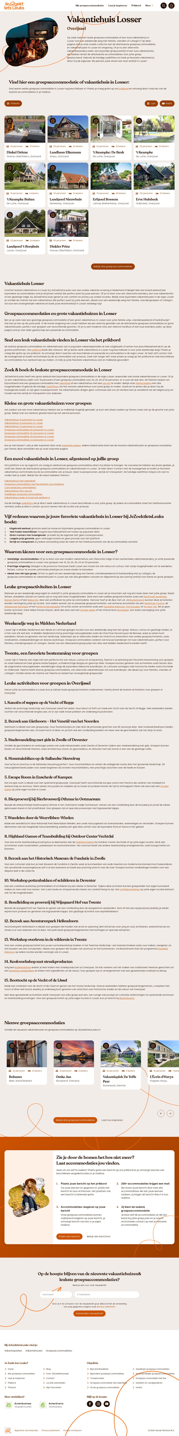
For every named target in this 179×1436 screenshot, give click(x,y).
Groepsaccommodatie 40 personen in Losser (29, 440)
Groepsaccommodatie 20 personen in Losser (29, 429)
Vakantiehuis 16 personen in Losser (23, 426)
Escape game (87, 610)
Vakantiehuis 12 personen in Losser (23, 423)
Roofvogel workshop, (155, 596)
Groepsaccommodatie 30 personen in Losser (29, 436)
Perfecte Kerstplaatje (48, 606)
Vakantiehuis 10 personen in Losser (23, 419)
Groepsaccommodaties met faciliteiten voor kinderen (34, 484)
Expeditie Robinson (114, 606)
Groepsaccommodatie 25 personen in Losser (29, 433)
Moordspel (123, 610)
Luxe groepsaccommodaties (20, 487)
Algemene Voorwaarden (26, 1430)
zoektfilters (52, 386)
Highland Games (85, 842)
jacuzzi (106, 383)
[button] (152, 5)
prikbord (124, 88)
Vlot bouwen (133, 606)
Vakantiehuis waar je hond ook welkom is (27, 497)
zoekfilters (27, 503)
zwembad (64, 383)
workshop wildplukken (21, 970)
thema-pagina (143, 383)
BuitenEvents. (127, 998)
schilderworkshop (130, 889)
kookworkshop (23, 967)
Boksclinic (33, 600)
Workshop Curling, (154, 603)
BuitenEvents (137, 600)
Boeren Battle (12, 600)
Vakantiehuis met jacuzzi (18, 491)
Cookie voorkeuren (72, 1430)
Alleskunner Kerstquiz (16, 606)
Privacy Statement (51, 1430)
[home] (14, 5)
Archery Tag (150, 606)
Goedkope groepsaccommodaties (23, 494)
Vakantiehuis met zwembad (19, 481)
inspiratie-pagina (71, 445)
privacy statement (106, 1307)
